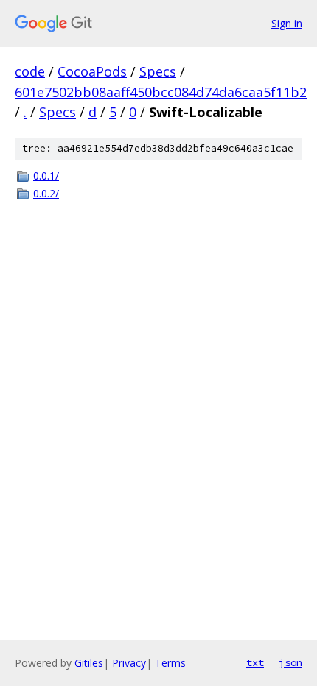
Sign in (286, 23)
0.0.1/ (46, 176)
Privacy (129, 663)
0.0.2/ (46, 193)
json (290, 662)
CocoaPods (92, 71)
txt (255, 662)
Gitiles (88, 663)
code (30, 71)
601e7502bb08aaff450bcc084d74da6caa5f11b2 (161, 92)
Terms (170, 663)
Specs (157, 71)
